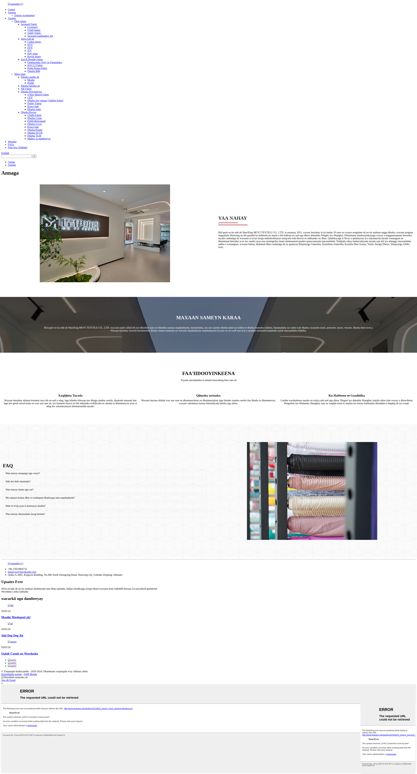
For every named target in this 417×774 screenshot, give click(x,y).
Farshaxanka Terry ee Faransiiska (44, 62)
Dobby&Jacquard (36, 121)
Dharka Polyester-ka (31, 91)
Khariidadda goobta (11, 674)
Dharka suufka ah (30, 77)
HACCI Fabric (35, 65)
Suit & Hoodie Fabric (32, 59)
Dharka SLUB (35, 132)
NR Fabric (26, 88)
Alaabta (12, 18)
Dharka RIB (33, 71)
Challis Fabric (34, 115)
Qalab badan (33, 30)
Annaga (12, 12)
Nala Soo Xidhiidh (17, 147)
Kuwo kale (33, 106)
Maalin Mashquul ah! (16, 617)
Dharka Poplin (34, 129)
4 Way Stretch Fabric (38, 94)
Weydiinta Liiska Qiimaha (14, 591)
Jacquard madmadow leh (40, 36)
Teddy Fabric (34, 33)
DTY (30, 44)
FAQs (11, 144)
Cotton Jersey (34, 41)
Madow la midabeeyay (39, 138)
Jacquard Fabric (29, 24)
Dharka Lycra (34, 124)
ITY (29, 50)
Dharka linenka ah (30, 85)
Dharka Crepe (34, 118)
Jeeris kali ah (27, 39)
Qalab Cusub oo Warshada (19, 653)
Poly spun (32, 53)
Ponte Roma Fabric (37, 68)
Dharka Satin (34, 109)
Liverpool (32, 27)
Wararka (12, 141)
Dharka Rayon (28, 112)
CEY (30, 97)
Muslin (31, 80)
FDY (30, 47)
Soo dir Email (8, 680)
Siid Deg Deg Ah (12, 635)
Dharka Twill (34, 135)
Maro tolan (20, 74)
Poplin (30, 83)
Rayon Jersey (34, 56)
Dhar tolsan (20, 21)
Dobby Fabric (34, 103)
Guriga (11, 9)
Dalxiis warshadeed (24, 15)
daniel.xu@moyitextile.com (22, 572)
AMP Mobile (30, 674)
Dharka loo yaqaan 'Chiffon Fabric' (45, 100)
